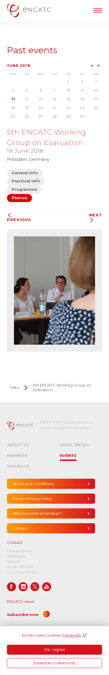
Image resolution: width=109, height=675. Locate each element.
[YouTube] (46, 586)
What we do (74, 444)
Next (95, 215)
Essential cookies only (55, 662)
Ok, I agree (54, 649)
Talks (14, 387)
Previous (19, 219)
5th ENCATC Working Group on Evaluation (62, 387)
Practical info (26, 181)
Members (17, 455)
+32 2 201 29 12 (22, 567)
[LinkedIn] (23, 586)
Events (68, 455)
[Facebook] (11, 586)
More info (72, 635)
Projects (18, 466)
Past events (32, 50)
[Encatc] (29, 10)
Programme (24, 189)
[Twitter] (35, 586)
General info (25, 172)
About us (18, 444)
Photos (19, 197)
